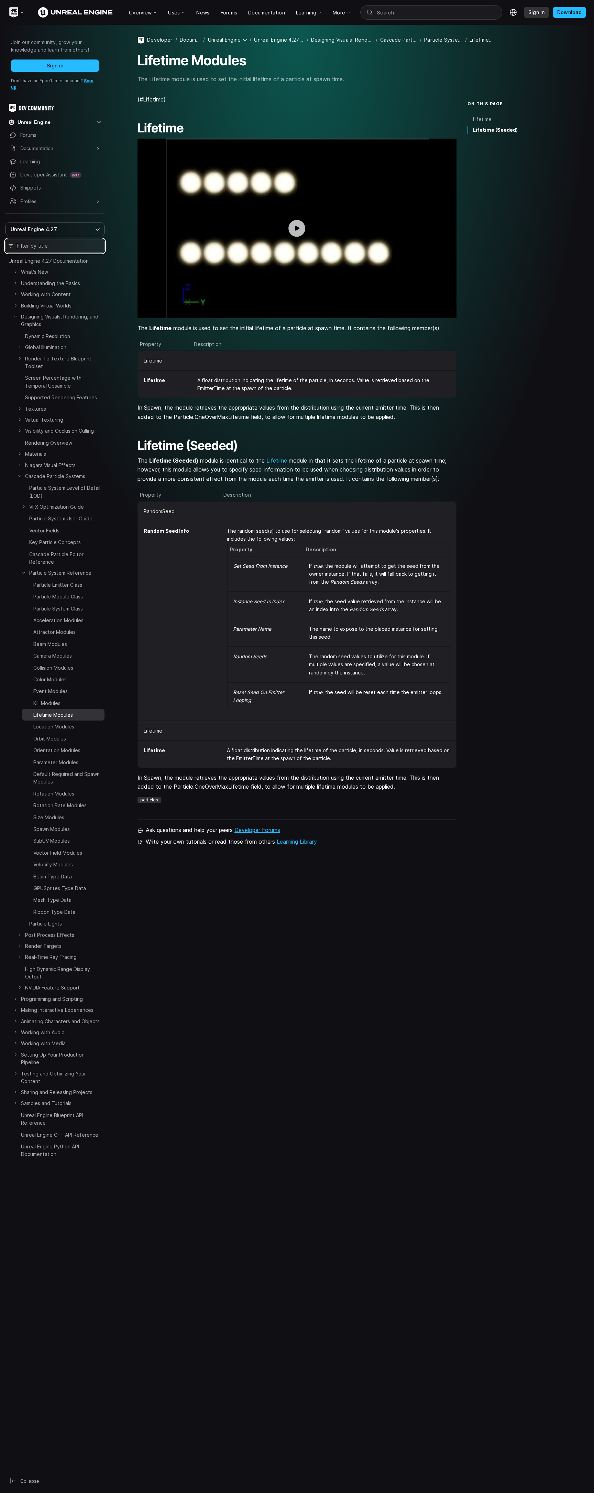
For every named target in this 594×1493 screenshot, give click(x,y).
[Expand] (15, 271)
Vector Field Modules (57, 853)
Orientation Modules (56, 750)
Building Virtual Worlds (46, 306)
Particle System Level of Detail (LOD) (64, 491)
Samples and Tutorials (46, 1103)
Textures (35, 409)
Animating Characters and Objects (60, 1021)
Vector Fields (44, 530)
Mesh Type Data (52, 900)
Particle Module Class (58, 596)
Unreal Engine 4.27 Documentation (49, 261)
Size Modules (48, 817)
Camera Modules (52, 656)
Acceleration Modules (58, 620)
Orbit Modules (49, 739)
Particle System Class (58, 609)
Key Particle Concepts (55, 542)
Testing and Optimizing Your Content (53, 1077)
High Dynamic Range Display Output (57, 973)
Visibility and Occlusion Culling (59, 431)
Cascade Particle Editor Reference (56, 558)
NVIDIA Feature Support (52, 988)
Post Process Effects (49, 935)
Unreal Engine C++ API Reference (59, 1135)
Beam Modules (50, 644)
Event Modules (50, 691)
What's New (34, 272)
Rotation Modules (53, 794)
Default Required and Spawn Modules (66, 778)
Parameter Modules (55, 762)
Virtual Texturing (44, 420)
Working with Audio (43, 1032)
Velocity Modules (53, 864)
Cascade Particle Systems (55, 476)
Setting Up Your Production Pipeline (53, 1058)
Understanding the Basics (50, 283)
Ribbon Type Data (54, 912)
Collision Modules (53, 668)
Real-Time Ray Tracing (51, 957)
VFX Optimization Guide (56, 507)
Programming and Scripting (52, 999)
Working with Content (46, 294)
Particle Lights (45, 924)
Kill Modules (46, 703)
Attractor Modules (54, 632)
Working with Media (43, 1043)
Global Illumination (45, 347)
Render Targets (43, 946)
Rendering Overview (48, 443)
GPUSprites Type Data (59, 888)
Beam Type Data (52, 876)
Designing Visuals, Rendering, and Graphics (59, 320)
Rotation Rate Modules (60, 805)
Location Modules (53, 726)
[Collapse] (15, 316)
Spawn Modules (51, 829)
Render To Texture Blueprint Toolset (58, 362)
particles (149, 799)
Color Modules (50, 679)
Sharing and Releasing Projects (56, 1092)
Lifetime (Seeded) (495, 130)
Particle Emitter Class (57, 585)
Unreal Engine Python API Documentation (50, 1150)
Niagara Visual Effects (50, 465)
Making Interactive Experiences (57, 1010)
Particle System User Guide (60, 518)
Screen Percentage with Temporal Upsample (53, 381)
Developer (160, 40)
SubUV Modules (51, 841)
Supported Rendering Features (61, 397)
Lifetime (276, 460)
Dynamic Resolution (47, 336)
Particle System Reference (60, 573)
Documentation (190, 40)
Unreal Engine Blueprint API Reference (52, 1119)
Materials (35, 454)
